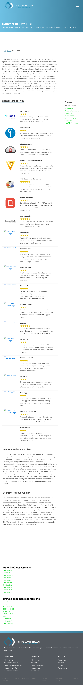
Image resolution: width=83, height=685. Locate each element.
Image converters (11, 668)
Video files (35, 671)
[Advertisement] (30, 41)
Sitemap (76, 678)
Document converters (13, 665)
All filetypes (35, 660)
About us (61, 660)
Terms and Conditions (59, 679)
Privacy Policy (44, 679)
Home (9, 51)
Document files (37, 665)
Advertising (62, 668)
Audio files (35, 663)
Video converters (11, 671)
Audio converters (11, 663)
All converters (9, 660)
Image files (35, 668)
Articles (61, 663)
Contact (61, 665)
